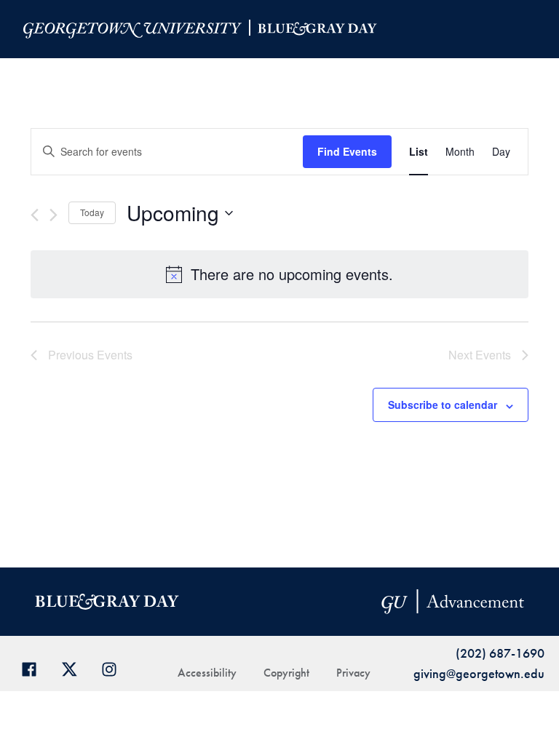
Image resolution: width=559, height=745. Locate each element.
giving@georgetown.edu (478, 673)
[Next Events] (53, 215)
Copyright (286, 672)
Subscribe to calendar (442, 404)
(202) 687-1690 (500, 653)
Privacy (353, 672)
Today (92, 212)
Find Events (347, 151)
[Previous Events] (35, 215)
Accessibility (207, 672)
